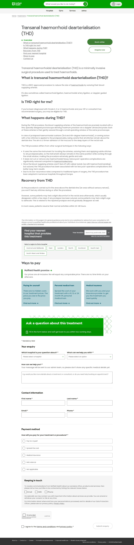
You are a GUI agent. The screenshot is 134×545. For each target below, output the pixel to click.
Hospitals (49, 11)
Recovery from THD (31, 50)
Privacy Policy (59, 503)
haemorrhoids (77, 85)
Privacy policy (102, 542)
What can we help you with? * (80, 352)
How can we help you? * (32, 364)
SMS (40, 492)
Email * (24, 410)
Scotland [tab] (82, 248)
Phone (50, 492)
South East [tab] (95, 248)
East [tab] (50, 248)
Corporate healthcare (61, 540)
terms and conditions (46, 526)
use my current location (100, 236)
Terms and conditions (89, 542)
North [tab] (70, 248)
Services (72, 11)
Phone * (70, 410)
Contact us (28, 58)
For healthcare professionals (44, 540)
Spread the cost (32, 448)
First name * (26, 398)
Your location (78, 232)
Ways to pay (28, 56)
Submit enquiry (102, 526)
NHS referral (31, 462)
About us (14, 540)
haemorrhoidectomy (63, 161)
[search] (66, 4)
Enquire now (100, 50)
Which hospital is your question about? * (39, 352)
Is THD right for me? (32, 45)
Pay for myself (32, 441)
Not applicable (32, 469)
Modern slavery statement (78, 540)
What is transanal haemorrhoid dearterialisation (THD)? (47, 43)
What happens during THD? (35, 48)
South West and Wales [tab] (35, 253)
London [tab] (60, 248)
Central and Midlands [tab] (35, 248)
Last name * (72, 398)
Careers (31, 540)
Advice (84, 11)
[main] (67, 276)
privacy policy (66, 526)
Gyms (61, 11)
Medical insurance (33, 455)
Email (29, 492)
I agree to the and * (49, 526)
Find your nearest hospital (34, 53)
